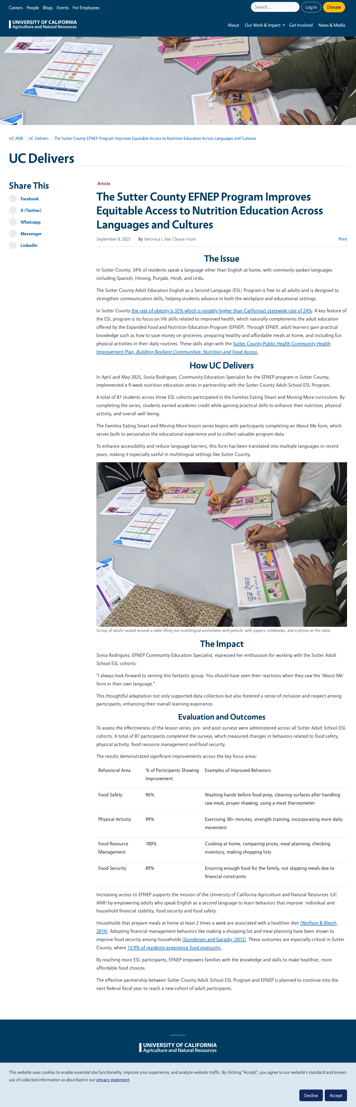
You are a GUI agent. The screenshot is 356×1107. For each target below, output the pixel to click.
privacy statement (112, 1080)
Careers (16, 7)
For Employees (86, 7)
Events (63, 7)
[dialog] (178, 1084)
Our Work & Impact (262, 25)
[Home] (43, 25)
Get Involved (301, 25)
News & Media (331, 25)
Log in (311, 7)
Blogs (48, 7)
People (33, 7)
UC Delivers (39, 138)
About (233, 25)
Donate (334, 7)
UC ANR (16, 138)
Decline (311, 1095)
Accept (336, 1095)
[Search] (296, 7)
